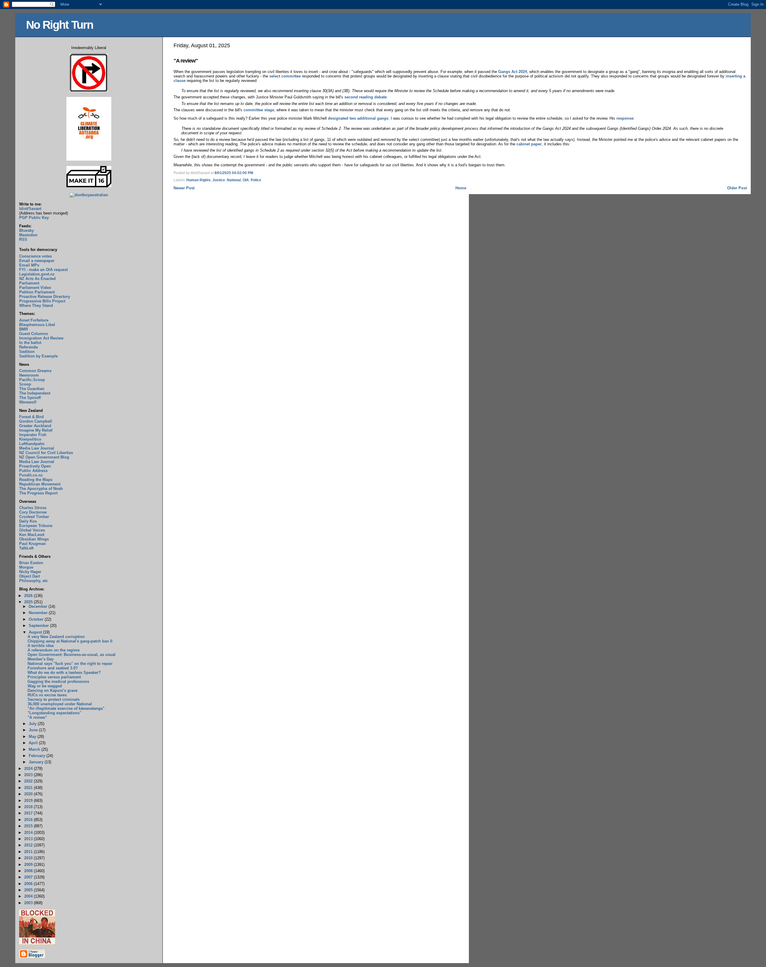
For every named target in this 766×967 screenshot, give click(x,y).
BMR (23, 329)
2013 (29, 839)
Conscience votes (35, 256)
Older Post (737, 188)
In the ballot (30, 342)
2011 (29, 851)
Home (460, 188)
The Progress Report (38, 493)
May (33, 736)
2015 (29, 826)
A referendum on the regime (54, 650)
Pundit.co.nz (31, 475)
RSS (23, 239)
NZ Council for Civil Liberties (46, 452)
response (624, 118)
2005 (29, 890)
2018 (29, 807)
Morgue (26, 567)
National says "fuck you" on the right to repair (70, 663)
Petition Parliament (37, 292)
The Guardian (31, 388)
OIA (246, 180)
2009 (29, 864)
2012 (29, 845)
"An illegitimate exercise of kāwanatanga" (66, 708)
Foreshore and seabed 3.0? (53, 668)
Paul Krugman (32, 543)
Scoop (25, 384)
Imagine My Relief (35, 430)
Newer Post (184, 188)
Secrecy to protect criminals (54, 699)
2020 (29, 794)
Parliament (29, 283)
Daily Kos (28, 521)
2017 (29, 813)
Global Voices (32, 530)
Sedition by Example (38, 356)
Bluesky (26, 230)
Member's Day (41, 659)
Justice (218, 180)
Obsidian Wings (34, 539)
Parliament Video (35, 287)
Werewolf (27, 402)
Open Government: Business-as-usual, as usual (71, 654)
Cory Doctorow (33, 512)
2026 (29, 595)
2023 (29, 775)
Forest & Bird (31, 417)
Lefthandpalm (32, 443)
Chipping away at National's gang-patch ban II (70, 641)
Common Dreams (35, 370)
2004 (29, 896)
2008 (29, 871)
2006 (29, 883)
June (34, 730)
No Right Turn (59, 24)
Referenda (28, 347)
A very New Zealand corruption (56, 636)
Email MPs (29, 265)
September (39, 625)
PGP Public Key (34, 217)
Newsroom (29, 375)
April (34, 743)
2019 (29, 800)
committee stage (259, 110)
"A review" (186, 61)
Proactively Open (35, 466)
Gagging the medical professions (58, 681)
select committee (285, 76)
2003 (29, 903)
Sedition (27, 351)
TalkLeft (26, 548)
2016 (29, 819)
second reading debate (365, 97)
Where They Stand (36, 305)
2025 (29, 602)
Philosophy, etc (33, 580)
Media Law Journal (36, 448)
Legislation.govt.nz (37, 274)
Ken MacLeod (31, 534)
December (38, 606)
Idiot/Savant (30, 208)
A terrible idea (41, 645)
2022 (29, 781)
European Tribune (35, 525)
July (33, 723)
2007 (29, 877)
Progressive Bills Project (42, 301)
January (37, 762)
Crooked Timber (34, 516)
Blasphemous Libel (37, 324)
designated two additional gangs (358, 118)
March (35, 749)
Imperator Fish (32, 435)
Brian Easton (31, 563)
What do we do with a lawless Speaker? (64, 672)
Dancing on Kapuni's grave (52, 690)
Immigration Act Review (41, 338)
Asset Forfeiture (33, 320)
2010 (29, 858)
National (234, 180)
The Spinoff (30, 397)
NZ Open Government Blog (44, 457)
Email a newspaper (36, 260)
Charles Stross (32, 507)
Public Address (33, 470)
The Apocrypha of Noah (41, 488)
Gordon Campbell (35, 421)
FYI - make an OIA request (43, 269)
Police (256, 180)
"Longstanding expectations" (54, 713)
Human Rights (198, 180)
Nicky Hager (30, 571)
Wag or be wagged (45, 686)
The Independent (34, 393)
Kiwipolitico (30, 439)
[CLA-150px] (88, 159)
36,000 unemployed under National (60, 704)
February (37, 755)
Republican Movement (39, 484)
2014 (29, 832)
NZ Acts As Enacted (37, 278)
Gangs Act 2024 (512, 71)
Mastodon (28, 235)
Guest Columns (33, 333)
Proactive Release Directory (44, 296)
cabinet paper (529, 144)
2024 (29, 768)
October (37, 619)
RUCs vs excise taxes (47, 695)
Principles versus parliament (54, 677)
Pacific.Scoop (32, 379)
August (36, 632)
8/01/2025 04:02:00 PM (234, 173)
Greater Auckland (35, 426)
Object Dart (29, 576)
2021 (29, 787)
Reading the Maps (35, 479)
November (39, 612)
